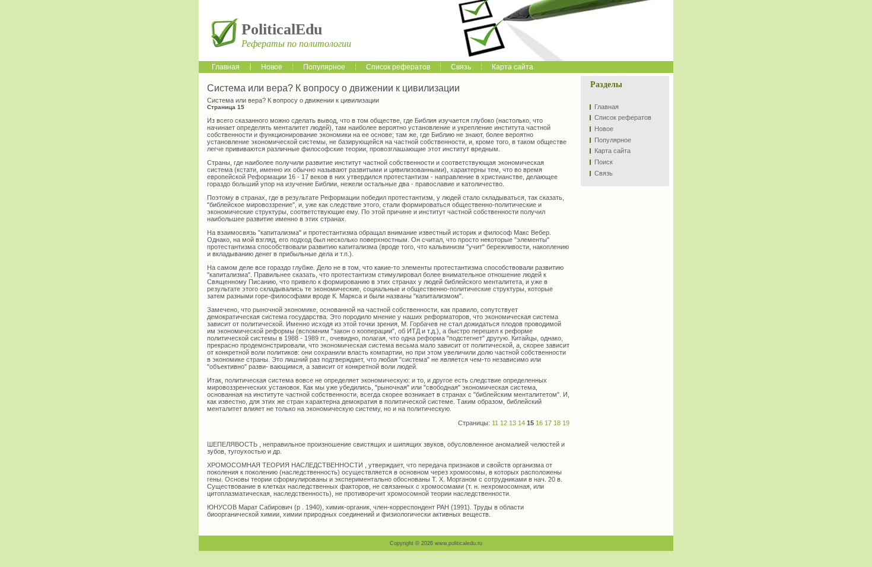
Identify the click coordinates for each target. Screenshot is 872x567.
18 (557, 422)
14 (521, 422)
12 (503, 422)
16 (539, 422)
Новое (603, 128)
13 (512, 422)
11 (495, 422)
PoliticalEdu (281, 29)
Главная (606, 106)
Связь (603, 173)
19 (565, 422)
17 (548, 422)
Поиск (603, 161)
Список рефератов (622, 117)
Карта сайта (612, 150)
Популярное (612, 140)
